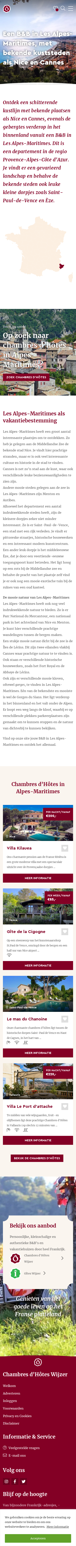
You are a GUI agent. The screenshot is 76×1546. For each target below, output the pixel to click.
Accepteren (38, 1538)
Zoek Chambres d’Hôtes (26, 377)
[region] (38, 1527)
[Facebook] (14, 1481)
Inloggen (10, 1401)
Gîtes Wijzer (32, 1273)
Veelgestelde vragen (24, 1448)
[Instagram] (6, 1481)
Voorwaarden (13, 1408)
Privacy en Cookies (17, 1416)
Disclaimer (11, 1423)
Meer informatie (58, 1526)
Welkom (9, 1386)
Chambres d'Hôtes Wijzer (36, 1258)
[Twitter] (23, 1481)
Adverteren (11, 1393)
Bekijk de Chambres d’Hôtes (37, 1158)
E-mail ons (17, 1455)
